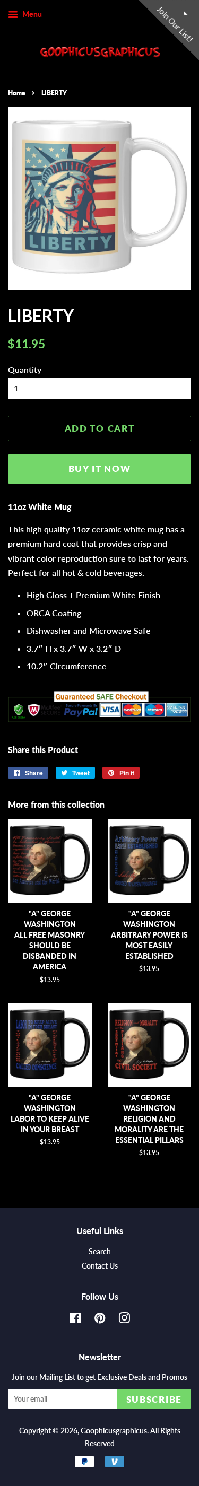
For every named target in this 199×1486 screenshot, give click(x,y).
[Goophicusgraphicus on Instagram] (124, 1320)
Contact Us (100, 1266)
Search (100, 1251)
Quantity (24, 369)
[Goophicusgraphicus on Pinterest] (100, 1320)
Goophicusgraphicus (114, 1431)
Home (16, 93)
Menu (31, 14)
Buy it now (99, 468)
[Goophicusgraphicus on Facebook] (75, 1320)
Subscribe (154, 1399)
